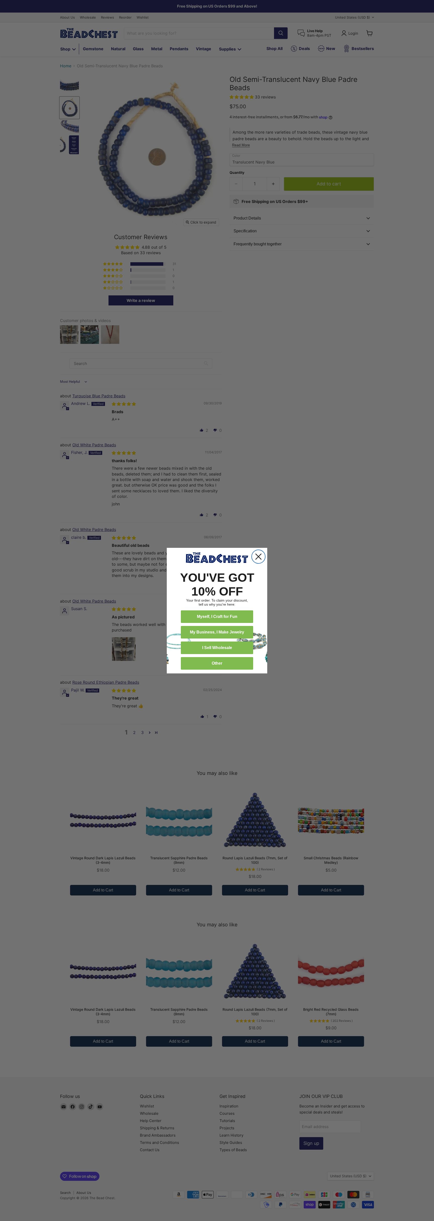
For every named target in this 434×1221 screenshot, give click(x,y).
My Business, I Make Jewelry (217, 632)
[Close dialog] (258, 556)
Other (217, 663)
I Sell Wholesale (217, 648)
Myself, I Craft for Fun (217, 616)
